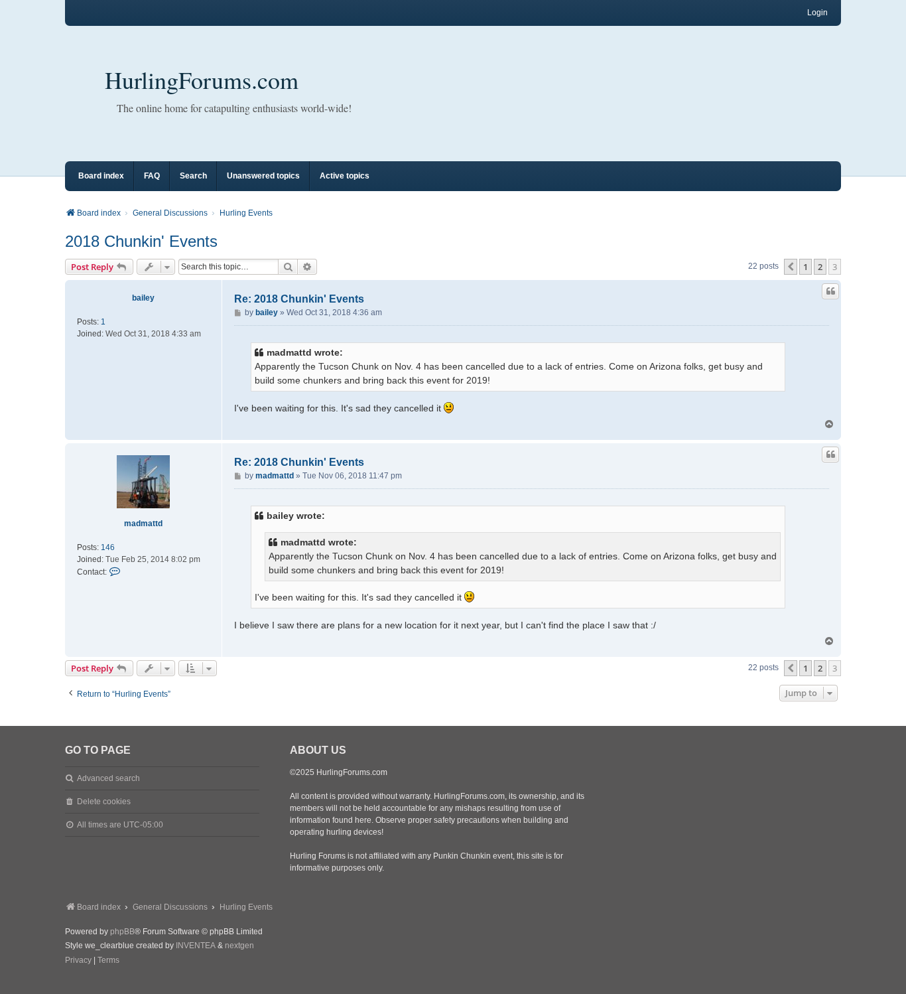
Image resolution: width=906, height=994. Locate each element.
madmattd (143, 523)
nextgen (239, 945)
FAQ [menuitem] (152, 175)
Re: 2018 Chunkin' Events (299, 299)
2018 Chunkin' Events (141, 241)
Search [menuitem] (193, 175)
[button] (790, 267)
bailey (143, 298)
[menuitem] (78, 961)
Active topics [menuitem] (344, 175)
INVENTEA (196, 945)
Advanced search (108, 778)
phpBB (122, 931)
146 (108, 547)
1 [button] (805, 267)
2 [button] (820, 267)
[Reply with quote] (830, 291)
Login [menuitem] (817, 12)
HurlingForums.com (201, 80)
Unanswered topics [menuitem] (263, 175)
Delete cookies (104, 801)
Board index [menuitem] (101, 175)
